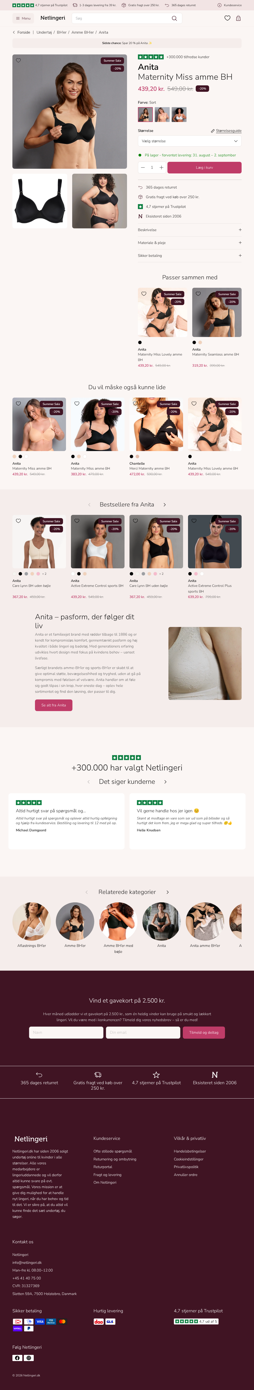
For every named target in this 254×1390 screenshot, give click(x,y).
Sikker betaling (150, 255)
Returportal (103, 1166)
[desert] (162, 114)
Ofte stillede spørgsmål (113, 1151)
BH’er (61, 32)
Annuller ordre (185, 1174)
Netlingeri (20, 1254)
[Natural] (14, 574)
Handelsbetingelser (190, 1151)
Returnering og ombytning (115, 1159)
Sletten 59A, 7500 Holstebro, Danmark (44, 1293)
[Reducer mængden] (142, 167)
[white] (179, 114)
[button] (127, 18)
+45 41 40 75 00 (26, 1278)
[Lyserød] (38, 574)
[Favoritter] (227, 18)
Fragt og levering (108, 1174)
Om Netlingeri (105, 1182)
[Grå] (26, 574)
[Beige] (137, 456)
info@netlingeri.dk (27, 1262)
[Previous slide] (89, 782)
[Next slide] (165, 782)
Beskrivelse (147, 229)
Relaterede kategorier (127, 892)
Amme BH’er (82, 32)
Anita (103, 32)
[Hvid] (26, 456)
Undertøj (44, 32)
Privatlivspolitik (186, 1166)
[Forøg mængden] (161, 167)
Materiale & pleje (152, 242)
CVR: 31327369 (25, 1285)
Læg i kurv (204, 167)
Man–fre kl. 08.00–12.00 (32, 1270)
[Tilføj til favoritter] (18, 60)
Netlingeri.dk (31, 1375)
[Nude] (200, 342)
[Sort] (140, 342)
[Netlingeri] (53, 18)
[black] (145, 114)
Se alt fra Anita (53, 705)
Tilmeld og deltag (204, 1032)
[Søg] (174, 18)
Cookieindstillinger (188, 1159)
